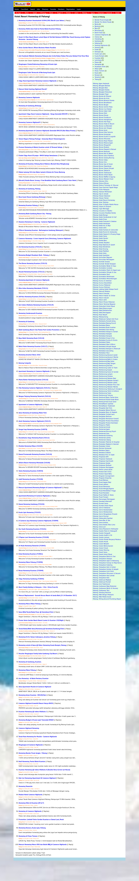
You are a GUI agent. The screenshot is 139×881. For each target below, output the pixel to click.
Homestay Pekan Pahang (27, 670)
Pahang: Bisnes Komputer (102, 134)
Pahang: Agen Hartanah (101, 83)
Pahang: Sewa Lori (99, 527)
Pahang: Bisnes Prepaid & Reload (104, 149)
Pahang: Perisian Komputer (102, 448)
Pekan (97, 69)
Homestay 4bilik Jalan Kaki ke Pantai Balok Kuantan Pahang (40, 29)
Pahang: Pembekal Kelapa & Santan (105, 332)
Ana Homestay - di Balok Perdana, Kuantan (33, 678)
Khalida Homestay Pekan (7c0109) (31, 446)
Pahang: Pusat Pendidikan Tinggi (104, 491)
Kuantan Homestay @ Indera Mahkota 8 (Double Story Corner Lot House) (44, 770)
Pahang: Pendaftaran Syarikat (103, 404)
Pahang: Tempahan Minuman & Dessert (106, 573)
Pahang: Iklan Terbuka (100, 202)
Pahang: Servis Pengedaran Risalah (105, 514)
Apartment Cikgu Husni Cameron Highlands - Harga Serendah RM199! (43, 114)
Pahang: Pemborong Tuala (102, 393)
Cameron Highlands (101, 35)
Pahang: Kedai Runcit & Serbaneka (105, 232)
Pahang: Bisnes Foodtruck (102, 117)
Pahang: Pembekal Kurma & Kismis (105, 340)
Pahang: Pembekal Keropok (102, 336)
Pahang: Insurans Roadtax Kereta (104, 213)
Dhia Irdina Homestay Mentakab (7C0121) (33, 288)
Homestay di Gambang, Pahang (29, 189)
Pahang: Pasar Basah (100, 315)
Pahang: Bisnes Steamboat (102, 166)
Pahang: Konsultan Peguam (102, 257)
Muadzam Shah (100, 66)
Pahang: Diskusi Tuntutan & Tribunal (105, 185)
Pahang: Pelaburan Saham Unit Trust (105, 319)
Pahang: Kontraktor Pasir (101, 274)
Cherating (98, 39)
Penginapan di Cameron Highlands (31, 745)
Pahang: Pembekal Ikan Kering (103, 329)
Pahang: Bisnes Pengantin (102, 145)
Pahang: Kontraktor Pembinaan (103, 276)
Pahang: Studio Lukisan (101, 537)
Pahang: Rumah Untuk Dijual (103, 505)
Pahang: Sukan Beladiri (101, 544)
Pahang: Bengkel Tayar (101, 94)
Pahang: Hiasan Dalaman (101, 196)
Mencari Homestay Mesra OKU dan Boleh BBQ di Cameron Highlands (43, 844)
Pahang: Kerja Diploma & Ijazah (104, 245)
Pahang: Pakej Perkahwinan (102, 310)
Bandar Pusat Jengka (102, 20)
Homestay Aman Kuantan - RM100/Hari (32, 695)
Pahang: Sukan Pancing (101, 550)
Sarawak (109, 13)
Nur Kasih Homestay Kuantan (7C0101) (32, 529)
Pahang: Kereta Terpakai (101, 242)
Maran (97, 62)
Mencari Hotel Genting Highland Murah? (33, 89)
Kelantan (101, 13)
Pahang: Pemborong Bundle (102, 365)
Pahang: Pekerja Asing (100, 317)
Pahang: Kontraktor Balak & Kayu (104, 266)
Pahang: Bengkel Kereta (101, 90)
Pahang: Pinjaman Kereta (101, 463)
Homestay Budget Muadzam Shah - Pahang (34, 255)
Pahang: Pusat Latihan (100, 484)
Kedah (35, 13)
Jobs (38, 9)
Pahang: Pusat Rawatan (101, 493)
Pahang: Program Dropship (102, 478)
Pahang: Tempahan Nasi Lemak (103, 575)
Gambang (98, 41)
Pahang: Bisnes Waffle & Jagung (104, 177)
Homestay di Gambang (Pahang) (30, 106)
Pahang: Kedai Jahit (99, 228)
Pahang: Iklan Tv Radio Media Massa (105, 204)
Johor (76, 13)
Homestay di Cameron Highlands (30, 811)
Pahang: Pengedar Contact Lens (104, 414)
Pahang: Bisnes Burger (100, 105)
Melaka (68, 13)
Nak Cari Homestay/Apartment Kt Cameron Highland (37, 778)
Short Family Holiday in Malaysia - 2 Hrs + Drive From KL (38, 587)
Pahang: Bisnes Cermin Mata (102, 107)
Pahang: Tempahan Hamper (102, 559)
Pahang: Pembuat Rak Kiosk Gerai (104, 402)
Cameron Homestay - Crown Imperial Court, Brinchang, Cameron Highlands (45, 238)
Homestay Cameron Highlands (29, 97)
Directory (45, 9)
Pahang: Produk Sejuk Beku (102, 474)
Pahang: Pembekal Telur (101, 353)
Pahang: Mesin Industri (101, 298)
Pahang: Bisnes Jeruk (100, 130)
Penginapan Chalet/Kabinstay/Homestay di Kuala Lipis (38, 64)
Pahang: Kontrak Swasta (101, 262)
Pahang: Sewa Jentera (100, 522)
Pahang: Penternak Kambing (103, 435)
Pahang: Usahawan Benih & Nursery (105, 588)
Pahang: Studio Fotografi (101, 533)
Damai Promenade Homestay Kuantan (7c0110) (35, 454)
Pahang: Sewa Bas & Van (101, 520)
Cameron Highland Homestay (29, 728)
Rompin (97, 75)
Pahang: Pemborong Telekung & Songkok (107, 389)
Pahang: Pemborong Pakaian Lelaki (105, 382)
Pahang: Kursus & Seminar (102, 281)
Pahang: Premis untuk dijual (102, 469)
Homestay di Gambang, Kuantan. (30, 662)
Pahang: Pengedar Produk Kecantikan (106, 421)
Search (32, 9)
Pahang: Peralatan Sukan (101, 446)
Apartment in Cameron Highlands (30, 404)
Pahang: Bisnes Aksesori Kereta (103, 100)
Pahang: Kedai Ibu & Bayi (102, 225)
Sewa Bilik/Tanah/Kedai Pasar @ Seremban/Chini (36, 612)
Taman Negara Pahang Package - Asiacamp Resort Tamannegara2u (42, 139)
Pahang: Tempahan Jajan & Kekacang (106, 561)
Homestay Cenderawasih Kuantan (30, 313)
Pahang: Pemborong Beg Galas (103, 361)
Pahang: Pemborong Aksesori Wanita (105, 357)
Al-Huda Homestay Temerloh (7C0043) (32, 546)
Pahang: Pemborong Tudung (103, 395)
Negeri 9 (60, 13)
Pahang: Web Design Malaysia (103, 595)
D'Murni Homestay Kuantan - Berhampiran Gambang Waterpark (41, 230)
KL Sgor (18, 13)
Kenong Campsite (25, 363)
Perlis (27, 13)
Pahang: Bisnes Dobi (100, 113)
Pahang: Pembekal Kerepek (102, 334)
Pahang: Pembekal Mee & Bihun (104, 344)
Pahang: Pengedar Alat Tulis (102, 408)
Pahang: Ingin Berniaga (101, 209)
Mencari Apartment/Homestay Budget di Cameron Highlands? (40, 487)
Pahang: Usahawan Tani (101, 590)
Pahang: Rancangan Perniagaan (104, 499)
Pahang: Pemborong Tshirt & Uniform (106, 391)
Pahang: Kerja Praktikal (101, 251)
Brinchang (98, 30)
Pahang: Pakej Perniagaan (102, 312)
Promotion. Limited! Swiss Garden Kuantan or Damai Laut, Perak (41, 819)
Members (61, 9)
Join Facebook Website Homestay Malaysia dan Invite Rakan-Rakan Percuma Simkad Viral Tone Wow (54, 56)
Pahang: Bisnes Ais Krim (101, 98)
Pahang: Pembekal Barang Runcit (104, 323)
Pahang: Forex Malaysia (101, 189)
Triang (97, 79)
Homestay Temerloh (25, 786)
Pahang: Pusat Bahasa (100, 480)
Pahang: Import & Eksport (102, 206)
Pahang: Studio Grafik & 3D (102, 535)
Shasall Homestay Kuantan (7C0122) (31, 272)
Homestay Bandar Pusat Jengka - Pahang (33, 753)
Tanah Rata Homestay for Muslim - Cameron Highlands (38, 736)
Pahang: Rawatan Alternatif (102, 501)
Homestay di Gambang (26, 321)
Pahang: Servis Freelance (101, 508)
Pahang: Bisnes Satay (100, 160)
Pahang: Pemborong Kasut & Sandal (105, 372)
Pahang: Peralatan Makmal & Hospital (106, 442)
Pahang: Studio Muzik (100, 541)
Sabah (117, 13)
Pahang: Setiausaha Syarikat (102, 518)
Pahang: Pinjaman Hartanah (102, 459)
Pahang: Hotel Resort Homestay (104, 200)
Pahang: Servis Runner (101, 516)
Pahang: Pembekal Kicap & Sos (104, 338)
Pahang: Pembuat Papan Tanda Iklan (105, 397)
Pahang (84, 13)
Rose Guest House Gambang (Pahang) (32, 197)
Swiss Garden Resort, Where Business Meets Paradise (37, 48)
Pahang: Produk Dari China (102, 472)
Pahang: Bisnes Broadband (102, 102)
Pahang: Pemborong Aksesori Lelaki (105, 355)
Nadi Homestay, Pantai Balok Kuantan (32, 761)
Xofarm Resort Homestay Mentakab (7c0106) (34, 463)
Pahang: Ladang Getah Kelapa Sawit (105, 289)
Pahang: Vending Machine (102, 592)
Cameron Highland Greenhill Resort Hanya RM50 (36, 703)
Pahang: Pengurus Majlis (101, 425)
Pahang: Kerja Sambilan (101, 255)
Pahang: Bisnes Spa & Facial (103, 164)
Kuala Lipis (98, 54)
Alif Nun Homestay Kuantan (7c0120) (32, 297)
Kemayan (98, 52)
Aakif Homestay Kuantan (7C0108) (31, 479)
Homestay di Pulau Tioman (28, 836)
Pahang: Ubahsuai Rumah (102, 582)
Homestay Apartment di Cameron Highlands (34, 280)
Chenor (97, 37)
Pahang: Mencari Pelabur (101, 291)
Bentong (98, 26)
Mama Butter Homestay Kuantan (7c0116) (33, 380)
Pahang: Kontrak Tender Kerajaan (104, 264)
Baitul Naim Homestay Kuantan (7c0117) (33, 346)
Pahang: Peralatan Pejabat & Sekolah (106, 444)
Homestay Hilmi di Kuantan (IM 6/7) (31, 803)
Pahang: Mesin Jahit (100, 300)
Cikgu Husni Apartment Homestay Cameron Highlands (37, 81)
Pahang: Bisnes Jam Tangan (102, 128)
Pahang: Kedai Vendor (100, 238)
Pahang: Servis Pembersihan (102, 512)
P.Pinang (43, 13)
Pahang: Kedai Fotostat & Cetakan (105, 221)
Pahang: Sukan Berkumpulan (103, 546)
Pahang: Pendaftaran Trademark (104, 406)
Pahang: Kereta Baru (100, 240)
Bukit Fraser (99, 33)
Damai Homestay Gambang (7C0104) (31, 504)
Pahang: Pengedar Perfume (102, 416)
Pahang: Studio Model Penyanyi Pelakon (107, 539)
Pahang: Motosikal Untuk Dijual (104, 306)
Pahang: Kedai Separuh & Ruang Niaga (106, 234)
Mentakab (98, 64)
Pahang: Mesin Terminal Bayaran (104, 304)
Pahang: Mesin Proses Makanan (104, 302)
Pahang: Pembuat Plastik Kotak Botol (106, 399)
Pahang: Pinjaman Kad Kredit (103, 461)
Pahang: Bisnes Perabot (101, 147)
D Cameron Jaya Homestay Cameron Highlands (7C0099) (38, 521)
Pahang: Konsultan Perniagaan (103, 259)
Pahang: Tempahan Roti (101, 578)
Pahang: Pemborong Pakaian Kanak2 (105, 380)
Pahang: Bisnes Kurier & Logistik (104, 136)
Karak (97, 49)
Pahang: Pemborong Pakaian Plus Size (106, 385)
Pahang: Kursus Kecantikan (102, 283)
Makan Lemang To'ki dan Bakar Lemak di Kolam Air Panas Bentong (42, 172)
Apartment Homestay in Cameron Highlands (34, 371)
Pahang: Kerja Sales (100, 253)
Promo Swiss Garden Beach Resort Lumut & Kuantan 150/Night (41, 620)
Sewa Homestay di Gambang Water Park (33, 413)
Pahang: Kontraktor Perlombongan (105, 278)
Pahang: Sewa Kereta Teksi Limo (104, 525)
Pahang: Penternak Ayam (101, 429)
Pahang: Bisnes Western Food (103, 179)
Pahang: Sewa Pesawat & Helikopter (105, 529)
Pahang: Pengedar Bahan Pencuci (104, 410)
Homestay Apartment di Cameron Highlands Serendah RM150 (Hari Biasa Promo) (47, 131)
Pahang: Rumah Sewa (100, 503)
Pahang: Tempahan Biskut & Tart (104, 556)
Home (17, 9)
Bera (96, 28)
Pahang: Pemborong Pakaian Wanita (105, 387)
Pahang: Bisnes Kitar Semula (103, 132)
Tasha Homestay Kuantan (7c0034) (31, 471)
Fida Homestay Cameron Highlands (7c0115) (34, 388)
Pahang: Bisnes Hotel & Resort (103, 124)
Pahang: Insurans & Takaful (102, 211)
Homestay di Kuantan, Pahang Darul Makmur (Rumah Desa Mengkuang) (44, 164)
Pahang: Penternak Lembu (102, 438)
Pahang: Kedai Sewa (100, 236)
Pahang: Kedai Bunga (100, 215)
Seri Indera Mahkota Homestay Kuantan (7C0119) (36, 305)
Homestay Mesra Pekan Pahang (29, 604)
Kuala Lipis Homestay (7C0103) (30, 512)
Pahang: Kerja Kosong (100, 249)
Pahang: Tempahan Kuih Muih (103, 571)
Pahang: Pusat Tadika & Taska (103, 495)
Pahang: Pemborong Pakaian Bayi (104, 378)
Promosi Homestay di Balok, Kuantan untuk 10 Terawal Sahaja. (41, 147)
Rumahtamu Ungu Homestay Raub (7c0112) (34, 438)
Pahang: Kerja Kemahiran (101, 247)
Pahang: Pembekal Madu (101, 342)
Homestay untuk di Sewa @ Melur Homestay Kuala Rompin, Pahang (42, 645)
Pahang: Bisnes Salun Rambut (103, 155)
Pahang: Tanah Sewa (100, 552)
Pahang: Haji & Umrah (100, 194)
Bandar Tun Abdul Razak (103, 22)
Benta (97, 24)
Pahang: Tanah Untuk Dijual (102, 554)
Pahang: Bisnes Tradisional (102, 173)
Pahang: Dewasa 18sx (100, 181)
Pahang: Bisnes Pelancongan (103, 143)
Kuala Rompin (100, 56)
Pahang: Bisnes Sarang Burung (103, 158)
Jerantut (97, 47)
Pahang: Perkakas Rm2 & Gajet (103, 455)
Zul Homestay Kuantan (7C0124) (30, 247)
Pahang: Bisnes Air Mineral (102, 96)
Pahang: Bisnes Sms (100, 162)
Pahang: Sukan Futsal (100, 548)
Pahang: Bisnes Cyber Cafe (102, 111)
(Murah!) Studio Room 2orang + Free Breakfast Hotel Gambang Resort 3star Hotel (47, 180)
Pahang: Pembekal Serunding (103, 351)
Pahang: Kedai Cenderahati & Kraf (104, 217)
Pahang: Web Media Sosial (102, 597)
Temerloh (98, 77)
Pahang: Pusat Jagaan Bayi (102, 482)
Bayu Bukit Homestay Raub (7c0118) (31, 338)
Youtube (53, 9)
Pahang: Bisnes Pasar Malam (103, 141)
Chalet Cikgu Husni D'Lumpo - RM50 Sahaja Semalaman (38, 155)
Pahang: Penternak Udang (102, 440)
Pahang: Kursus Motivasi (101, 287)
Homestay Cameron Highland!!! (30, 122)
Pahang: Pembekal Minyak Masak (104, 346)
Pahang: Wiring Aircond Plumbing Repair (107, 599)
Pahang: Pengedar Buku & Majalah (105, 412)
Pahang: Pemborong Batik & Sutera (105, 359)
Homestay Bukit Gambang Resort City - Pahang (35, 214)
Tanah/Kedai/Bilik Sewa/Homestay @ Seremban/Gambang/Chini (41, 629)
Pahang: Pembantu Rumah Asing (104, 321)
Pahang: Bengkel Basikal (101, 86)
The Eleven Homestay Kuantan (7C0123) (33, 263)
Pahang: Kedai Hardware (101, 223)
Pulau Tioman (99, 71)
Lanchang (98, 60)
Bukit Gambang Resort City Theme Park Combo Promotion (39, 330)
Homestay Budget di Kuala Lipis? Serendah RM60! (36, 720)
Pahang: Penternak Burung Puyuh (104, 431)
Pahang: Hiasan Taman (101, 198)
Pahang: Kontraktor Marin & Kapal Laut (106, 270)
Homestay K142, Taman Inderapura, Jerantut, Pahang (37, 637)
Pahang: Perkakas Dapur (101, 450)
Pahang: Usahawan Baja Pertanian (104, 586)
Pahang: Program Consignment (103, 476)
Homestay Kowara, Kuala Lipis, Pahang (32, 828)
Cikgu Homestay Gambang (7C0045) (31, 579)
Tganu (93, 13)
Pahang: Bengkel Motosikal (102, 92)
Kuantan (98, 58)
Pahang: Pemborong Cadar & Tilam (105, 368)
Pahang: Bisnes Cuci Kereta (102, 109)
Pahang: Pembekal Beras (101, 325)
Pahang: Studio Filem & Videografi (105, 531)
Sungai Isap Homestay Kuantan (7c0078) (33, 429)
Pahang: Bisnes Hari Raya (101, 122)
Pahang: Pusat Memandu (101, 486)
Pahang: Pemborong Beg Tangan (104, 363)
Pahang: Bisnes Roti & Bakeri (103, 153)
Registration (70, 9)
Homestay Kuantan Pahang (28, 205)
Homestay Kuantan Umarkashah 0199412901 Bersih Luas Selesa (41, 20)
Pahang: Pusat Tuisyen (100, 497)
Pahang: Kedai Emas (100, 219)
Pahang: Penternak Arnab (101, 427)
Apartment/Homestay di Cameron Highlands (34, 496)
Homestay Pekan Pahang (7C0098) (31, 562)
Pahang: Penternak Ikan (101, 433)
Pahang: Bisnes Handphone (102, 120)
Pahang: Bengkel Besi (100, 88)
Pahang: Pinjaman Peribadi (102, 465)
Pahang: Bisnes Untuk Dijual (102, 175)
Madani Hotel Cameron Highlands (30, 795)
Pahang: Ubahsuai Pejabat (102, 580)
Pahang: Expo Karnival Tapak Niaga (105, 187)
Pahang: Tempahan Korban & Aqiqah (105, 569)
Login (79, 9)
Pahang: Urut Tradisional (101, 584)
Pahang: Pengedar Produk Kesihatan (105, 423)
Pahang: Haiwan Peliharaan (102, 192)
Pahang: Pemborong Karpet (102, 370)
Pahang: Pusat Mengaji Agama (103, 488)
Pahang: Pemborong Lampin (103, 374)
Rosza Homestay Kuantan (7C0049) (31, 570)
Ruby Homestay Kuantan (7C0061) (31, 554)
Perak (51, 13)
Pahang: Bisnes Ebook (100, 115)
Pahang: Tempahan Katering (102, 565)
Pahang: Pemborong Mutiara (103, 376)
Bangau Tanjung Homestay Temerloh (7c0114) (35, 396)
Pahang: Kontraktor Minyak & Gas (104, 272)
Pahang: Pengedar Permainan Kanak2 (106, 419)
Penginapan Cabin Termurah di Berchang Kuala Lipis (37, 72)
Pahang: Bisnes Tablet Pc (101, 170)
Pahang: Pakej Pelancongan (102, 308)
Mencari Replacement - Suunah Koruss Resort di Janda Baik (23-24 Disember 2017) (48, 595)
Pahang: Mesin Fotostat (101, 293)
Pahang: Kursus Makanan (102, 285)
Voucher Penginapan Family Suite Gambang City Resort (38, 653)
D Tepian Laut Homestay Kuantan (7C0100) (34, 537)
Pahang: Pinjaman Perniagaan (103, 467)
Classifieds (24, 9)
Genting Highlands (101, 45)
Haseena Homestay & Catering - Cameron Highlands (37, 222)
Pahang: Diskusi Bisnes (101, 183)
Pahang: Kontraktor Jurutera (102, 268)
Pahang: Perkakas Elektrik (102, 452)
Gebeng (97, 43)
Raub (96, 73)
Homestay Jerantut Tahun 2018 (29, 355)
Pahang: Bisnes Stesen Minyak (103, 168)
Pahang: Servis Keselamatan (102, 510)
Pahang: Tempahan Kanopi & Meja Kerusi (107, 563)
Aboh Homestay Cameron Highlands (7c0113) (35, 421)
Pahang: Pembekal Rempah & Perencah (106, 349)
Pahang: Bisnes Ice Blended (102, 126)
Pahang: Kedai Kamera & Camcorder (105, 230)
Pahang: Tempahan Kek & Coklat (104, 567)
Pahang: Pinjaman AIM (100, 457)
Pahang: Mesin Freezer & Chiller (104, 296)
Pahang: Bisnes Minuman (101, 139)
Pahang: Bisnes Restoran (101, 151)
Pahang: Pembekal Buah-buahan (104, 327)
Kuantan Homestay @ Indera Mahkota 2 (33, 711)
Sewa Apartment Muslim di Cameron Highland (35, 687)
